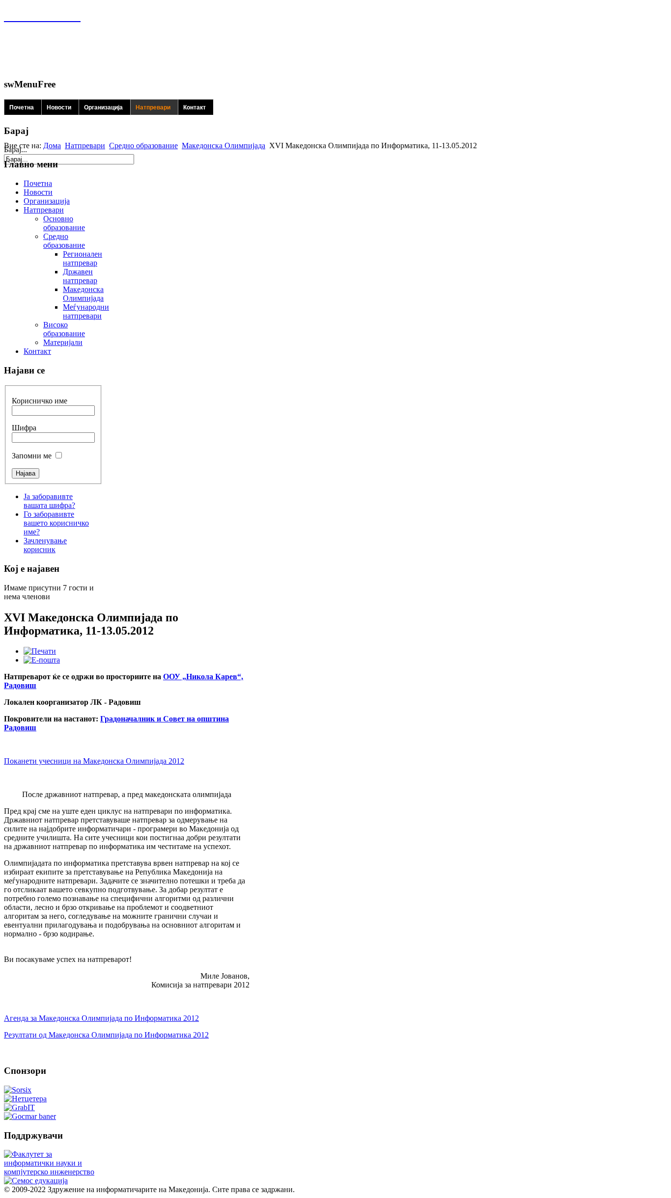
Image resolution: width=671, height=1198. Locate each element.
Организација (103, 107)
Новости (59, 107)
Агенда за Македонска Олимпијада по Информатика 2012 (101, 1018)
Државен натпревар (80, 276)
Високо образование (64, 329)
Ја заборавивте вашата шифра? (49, 500)
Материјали (63, 342)
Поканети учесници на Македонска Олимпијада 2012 (94, 761)
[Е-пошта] (42, 660)
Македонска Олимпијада (223, 145)
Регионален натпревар (82, 258)
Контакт (194, 107)
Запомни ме (32, 456)
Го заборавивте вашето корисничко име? (56, 523)
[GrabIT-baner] (19, 1107)
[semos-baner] (36, 1180)
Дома (52, 145)
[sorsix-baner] (17, 1090)
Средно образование (143, 145)
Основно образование (64, 223)
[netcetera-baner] (25, 1098)
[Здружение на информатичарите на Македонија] (42, 16)
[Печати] (40, 651)
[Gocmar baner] (30, 1116)
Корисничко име (39, 401)
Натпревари (153, 107)
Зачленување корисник (45, 545)
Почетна (21, 107)
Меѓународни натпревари (86, 311)
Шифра (24, 428)
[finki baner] (50, 1172)
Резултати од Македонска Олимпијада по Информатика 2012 (106, 1035)
